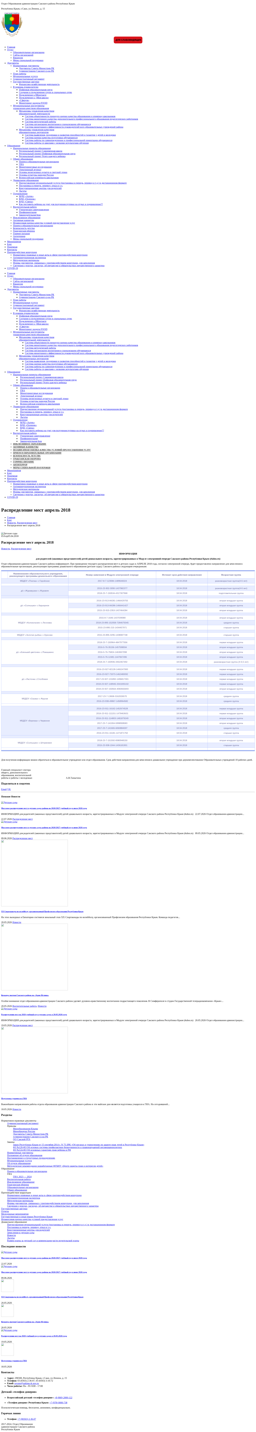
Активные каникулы (23, 220)
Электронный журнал (30, 169)
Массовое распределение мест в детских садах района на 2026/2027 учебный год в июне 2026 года (44, 827)
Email (4, 789)
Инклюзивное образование (26, 217)
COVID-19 (12, 268)
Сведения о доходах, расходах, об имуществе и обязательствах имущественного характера (58, 265)
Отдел (10, 49)
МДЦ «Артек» (26, 196)
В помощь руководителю (25, 87)
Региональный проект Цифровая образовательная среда (47, 153)
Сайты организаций (23, 55)
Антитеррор (19, 236)
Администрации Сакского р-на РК (36, 71)
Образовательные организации (28, 52)
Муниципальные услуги (25, 76)
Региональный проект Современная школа (40, 151)
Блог (9, 244)
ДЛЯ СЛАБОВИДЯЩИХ (128, 40)
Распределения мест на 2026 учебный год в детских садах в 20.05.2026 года (34, 1014)
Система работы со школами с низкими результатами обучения (57, 143)
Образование (13, 145)
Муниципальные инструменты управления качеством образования (31, 107)
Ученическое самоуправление (34, 209)
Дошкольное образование (26, 180)
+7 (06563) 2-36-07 (26, 1419)
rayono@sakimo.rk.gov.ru (26, 1383)
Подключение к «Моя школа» (34, 97)
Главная (11, 47)
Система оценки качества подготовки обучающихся (51, 137)
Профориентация (27, 212)
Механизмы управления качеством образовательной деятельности (36, 112)
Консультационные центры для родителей (40, 188)
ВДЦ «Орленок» (27, 199)
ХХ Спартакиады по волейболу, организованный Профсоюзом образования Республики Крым (42, 911)
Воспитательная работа (25, 207)
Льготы (23, 191)
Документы (13, 63)
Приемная (12, 247)
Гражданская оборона (24, 231)
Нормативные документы (26, 65)
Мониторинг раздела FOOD (33, 103)
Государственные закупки (26, 81)
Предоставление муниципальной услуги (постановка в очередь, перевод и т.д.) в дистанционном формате (73, 183)
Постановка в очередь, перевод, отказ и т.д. (41, 185)
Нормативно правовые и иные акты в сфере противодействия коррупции (50, 255)
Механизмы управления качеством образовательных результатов (36, 131)
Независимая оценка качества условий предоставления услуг (44, 223)
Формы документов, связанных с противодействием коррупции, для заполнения (54, 263)
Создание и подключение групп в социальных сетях (45, 92)
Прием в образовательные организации (39, 161)
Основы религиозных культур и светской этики (43, 172)
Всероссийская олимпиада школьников (39, 177)
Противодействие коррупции (22, 252)
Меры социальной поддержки (28, 60)
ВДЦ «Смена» (26, 201)
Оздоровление (20, 193)
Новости (5, 548)
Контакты (12, 249)
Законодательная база (30, 215)
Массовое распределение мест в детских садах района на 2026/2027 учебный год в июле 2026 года (44, 808)
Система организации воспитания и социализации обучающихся (58, 124)
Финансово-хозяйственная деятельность (39, 84)
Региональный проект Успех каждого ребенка (42, 156)
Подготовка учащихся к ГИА (14, 1098)
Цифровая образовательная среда (35, 89)
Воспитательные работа (24, 1006)
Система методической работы (40, 121)
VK (9, 789)
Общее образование (23, 159)
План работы (19, 73)
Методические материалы (26, 260)
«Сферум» (24, 100)
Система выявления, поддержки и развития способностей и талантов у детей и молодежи (70, 135)
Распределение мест (21, 548)
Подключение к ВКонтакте (32, 95)
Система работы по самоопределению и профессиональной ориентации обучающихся (68, 140)
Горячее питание (21, 233)
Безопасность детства (24, 228)
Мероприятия (14, 241)
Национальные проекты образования (32, 148)
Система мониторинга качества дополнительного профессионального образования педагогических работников (81, 119)
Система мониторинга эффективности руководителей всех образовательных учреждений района (74, 127)
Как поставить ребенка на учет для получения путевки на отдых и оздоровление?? (61, 204)
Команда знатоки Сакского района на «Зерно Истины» (25, 995)
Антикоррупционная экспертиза (29, 257)
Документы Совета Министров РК (36, 68)
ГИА (21, 164)
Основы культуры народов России (36, 175)
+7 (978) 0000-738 (58, 1402)
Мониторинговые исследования (35, 167)
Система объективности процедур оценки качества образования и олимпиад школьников (70, 116)
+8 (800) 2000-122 (63, 1397)
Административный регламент (28, 79)
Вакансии (18, 57)
